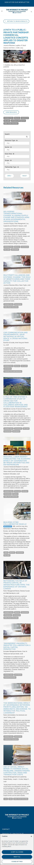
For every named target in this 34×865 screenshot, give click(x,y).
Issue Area (8, 154)
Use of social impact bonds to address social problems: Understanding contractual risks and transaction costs (16, 771)
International (15, 249)
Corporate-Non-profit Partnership (12, 371)
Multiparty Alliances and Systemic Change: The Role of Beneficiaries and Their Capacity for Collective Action (17, 279)
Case (5, 799)
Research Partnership (9, 677)
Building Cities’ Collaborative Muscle (14, 523)
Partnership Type (10, 167)
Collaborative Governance (11, 739)
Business (17, 118)
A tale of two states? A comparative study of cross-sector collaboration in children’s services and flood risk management (15, 402)
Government (25, 118)
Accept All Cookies (17, 852)
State (10, 799)
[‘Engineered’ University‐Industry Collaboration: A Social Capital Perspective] (17, 641)
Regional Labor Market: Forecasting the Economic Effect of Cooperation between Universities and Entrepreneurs (17, 460)
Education (24, 491)
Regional (15, 494)
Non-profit (7, 120)
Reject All (17, 856)
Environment (7, 431)
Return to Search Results (17, 21)
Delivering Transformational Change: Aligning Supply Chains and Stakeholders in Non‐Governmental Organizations (16, 216)
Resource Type (10, 140)
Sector (7, 147)
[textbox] (17, 143)
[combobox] (17, 143)
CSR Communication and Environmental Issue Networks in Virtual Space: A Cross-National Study (15, 336)
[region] (17, 849)
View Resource (11, 112)
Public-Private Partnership (11, 123)
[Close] (31, 836)
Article (6, 552)
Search (7, 134)
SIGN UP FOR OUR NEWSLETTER (17, 2)
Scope (7, 160)
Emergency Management (18, 120)
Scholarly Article (8, 118)
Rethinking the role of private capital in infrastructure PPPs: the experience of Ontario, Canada (16, 585)
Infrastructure (7, 615)
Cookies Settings (17, 861)
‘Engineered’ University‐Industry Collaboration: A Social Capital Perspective (16, 646)
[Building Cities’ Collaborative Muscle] (17, 520)
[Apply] (27, 136)
